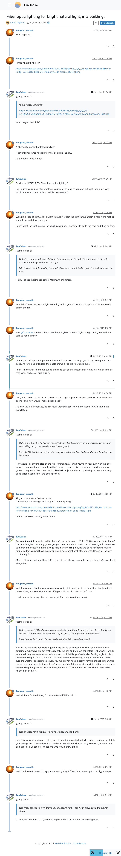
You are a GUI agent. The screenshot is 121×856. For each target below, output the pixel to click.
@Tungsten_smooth (37, 92)
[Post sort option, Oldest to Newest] (96, 23)
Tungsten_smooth (24, 30)
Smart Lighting (17, 22)
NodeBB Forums (63, 843)
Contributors (79, 843)
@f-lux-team (27, 332)
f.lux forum (31, 5)
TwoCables (21, 92)
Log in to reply (107, 23)
